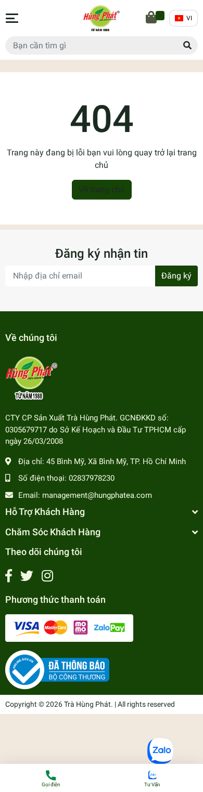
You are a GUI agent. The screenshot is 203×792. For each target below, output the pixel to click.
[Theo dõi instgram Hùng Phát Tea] (47, 576)
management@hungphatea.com (97, 495)
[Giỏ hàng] (152, 18)
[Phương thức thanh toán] (69, 627)
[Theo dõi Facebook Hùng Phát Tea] (8, 576)
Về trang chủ (102, 189)
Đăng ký (176, 276)
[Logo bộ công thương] (57, 669)
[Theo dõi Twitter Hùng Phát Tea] (26, 576)
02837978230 (92, 478)
